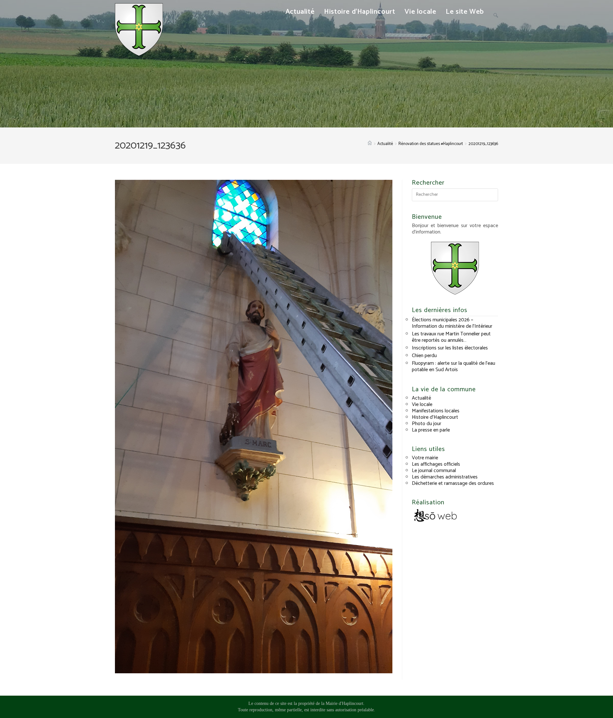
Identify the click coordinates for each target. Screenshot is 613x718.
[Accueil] (369, 144)
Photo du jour (426, 423)
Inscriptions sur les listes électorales (450, 348)
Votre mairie (425, 458)
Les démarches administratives (445, 477)
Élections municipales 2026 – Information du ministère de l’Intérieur (452, 323)
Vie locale (422, 404)
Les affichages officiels (436, 464)
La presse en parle (431, 430)
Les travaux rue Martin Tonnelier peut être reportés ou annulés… (451, 337)
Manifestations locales (435, 411)
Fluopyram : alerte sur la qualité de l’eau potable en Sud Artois (453, 366)
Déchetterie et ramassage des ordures (453, 483)
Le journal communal (434, 470)
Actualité (421, 398)
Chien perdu (424, 355)
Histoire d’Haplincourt (435, 417)
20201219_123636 (483, 144)
